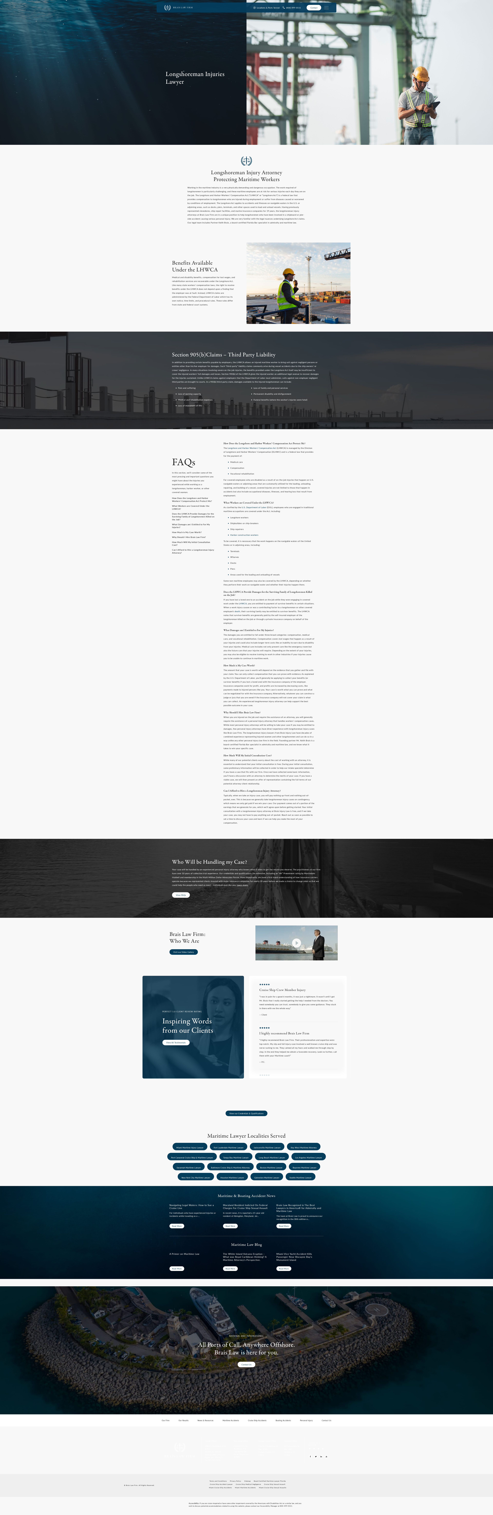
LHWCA (243, 603)
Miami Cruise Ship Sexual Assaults (272, 1487)
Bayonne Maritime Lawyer (304, 1167)
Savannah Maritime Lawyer (189, 1167)
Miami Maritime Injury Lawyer (189, 1147)
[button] (217, 1455)
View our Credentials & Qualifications (246, 1113)
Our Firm (165, 1420)
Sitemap (247, 1481)
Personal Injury (306, 1420)
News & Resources (206, 1420)
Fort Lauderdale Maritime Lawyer (229, 1147)
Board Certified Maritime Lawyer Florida (270, 1481)
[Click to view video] (296, 942)
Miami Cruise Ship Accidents (220, 1487)
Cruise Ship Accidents (257, 1420)
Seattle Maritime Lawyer (301, 1177)
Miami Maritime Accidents (245, 1487)
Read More (177, 1226)
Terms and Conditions (218, 1481)
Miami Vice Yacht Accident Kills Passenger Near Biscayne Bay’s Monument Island (294, 1256)
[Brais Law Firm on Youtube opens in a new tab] (326, 1456)
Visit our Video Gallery (183, 952)
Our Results (184, 1420)
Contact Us (246, 1364)
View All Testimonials (176, 1042)
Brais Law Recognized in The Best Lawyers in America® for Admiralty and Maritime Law (298, 1208)
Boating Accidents (283, 1420)
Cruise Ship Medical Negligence (248, 1484)
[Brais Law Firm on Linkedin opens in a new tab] (321, 1456)
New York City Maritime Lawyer (196, 1177)
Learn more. (242, 885)
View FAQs (181, 895)
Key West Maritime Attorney (304, 1147)
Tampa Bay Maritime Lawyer (236, 1157)
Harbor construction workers (244, 534)
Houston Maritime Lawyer (232, 1177)
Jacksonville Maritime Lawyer (267, 1147)
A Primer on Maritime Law (184, 1253)
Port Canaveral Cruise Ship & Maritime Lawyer (192, 1157)
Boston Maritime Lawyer (271, 1167)
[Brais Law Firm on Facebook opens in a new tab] (310, 1456)
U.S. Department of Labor (254, 507)
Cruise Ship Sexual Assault (274, 1484)
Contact (313, 7)
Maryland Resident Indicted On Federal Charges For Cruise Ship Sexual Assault (245, 1206)
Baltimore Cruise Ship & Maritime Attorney (230, 1167)
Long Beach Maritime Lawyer (272, 1157)
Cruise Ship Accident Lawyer (221, 1484)
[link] (292, 7)
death (237, 611)
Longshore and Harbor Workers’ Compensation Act (252, 448)
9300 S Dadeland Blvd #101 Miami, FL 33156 (215, 1449)
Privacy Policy (235, 1481)
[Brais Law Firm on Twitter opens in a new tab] (315, 1456)
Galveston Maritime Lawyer (266, 1177)
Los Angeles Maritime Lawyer (308, 1157)
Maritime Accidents (231, 1420)
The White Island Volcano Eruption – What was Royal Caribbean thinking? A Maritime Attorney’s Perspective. (245, 1256)
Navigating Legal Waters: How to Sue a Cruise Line (191, 1206)
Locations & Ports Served (268, 8)
